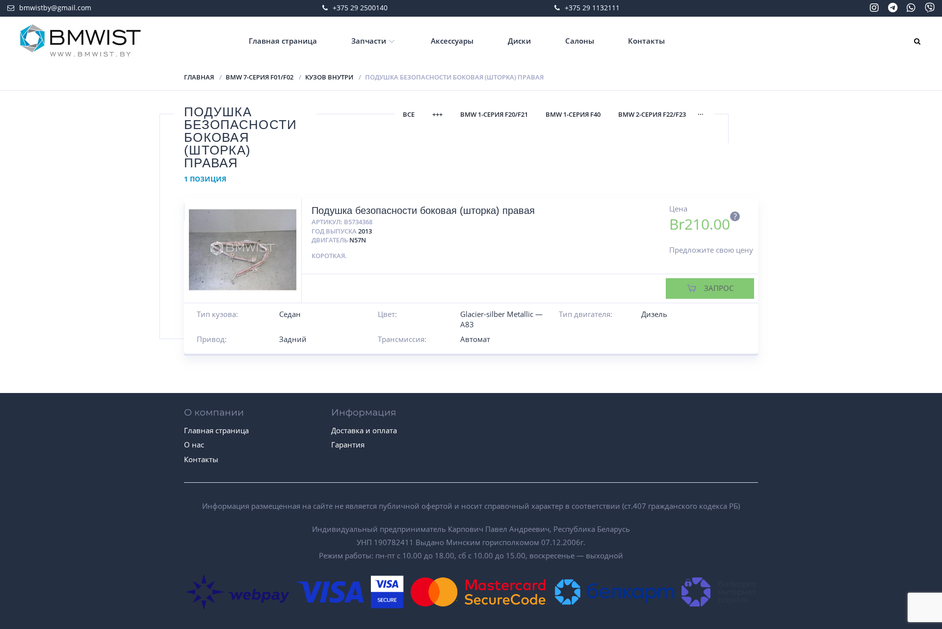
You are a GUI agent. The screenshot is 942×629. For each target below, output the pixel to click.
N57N (357, 240)
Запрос (718, 288)
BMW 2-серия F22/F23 (652, 114)
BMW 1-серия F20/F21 (494, 114)
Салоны (579, 41)
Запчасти (368, 41)
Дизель (654, 314)
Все (409, 114)
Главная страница (283, 41)
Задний (293, 339)
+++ (437, 114)
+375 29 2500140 (360, 7)
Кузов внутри (329, 77)
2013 (365, 231)
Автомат (475, 339)
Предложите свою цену (711, 250)
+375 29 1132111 (592, 7)
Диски (519, 41)
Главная (199, 77)
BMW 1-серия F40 (573, 114)
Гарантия (348, 444)
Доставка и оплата (364, 430)
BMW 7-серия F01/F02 (259, 77)
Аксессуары (452, 41)
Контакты (646, 41)
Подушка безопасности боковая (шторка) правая (423, 210)
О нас (194, 444)
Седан (290, 314)
